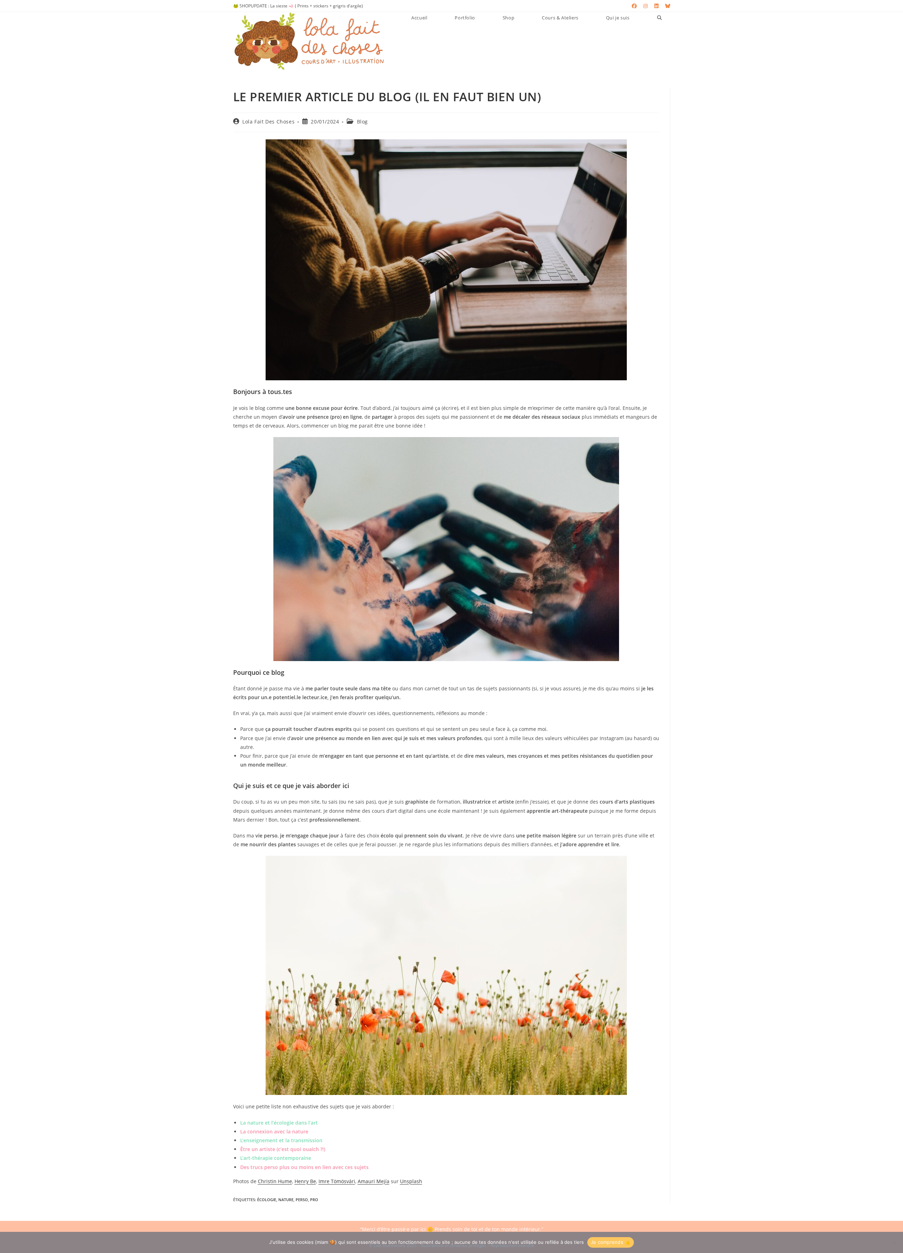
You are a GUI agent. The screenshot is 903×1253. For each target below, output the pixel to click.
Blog (362, 121)
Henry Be (305, 1181)
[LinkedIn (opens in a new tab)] (656, 6)
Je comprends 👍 (611, 1242)
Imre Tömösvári (337, 1181)
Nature (285, 1199)
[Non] (894, 1242)
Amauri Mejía (373, 1181)
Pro (314, 1199)
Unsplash (411, 1181)
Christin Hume (275, 1181)
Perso (302, 1199)
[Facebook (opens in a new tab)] (634, 6)
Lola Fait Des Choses (268, 121)
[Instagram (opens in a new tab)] (645, 6)
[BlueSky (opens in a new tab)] (666, 6)
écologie (266, 1199)
